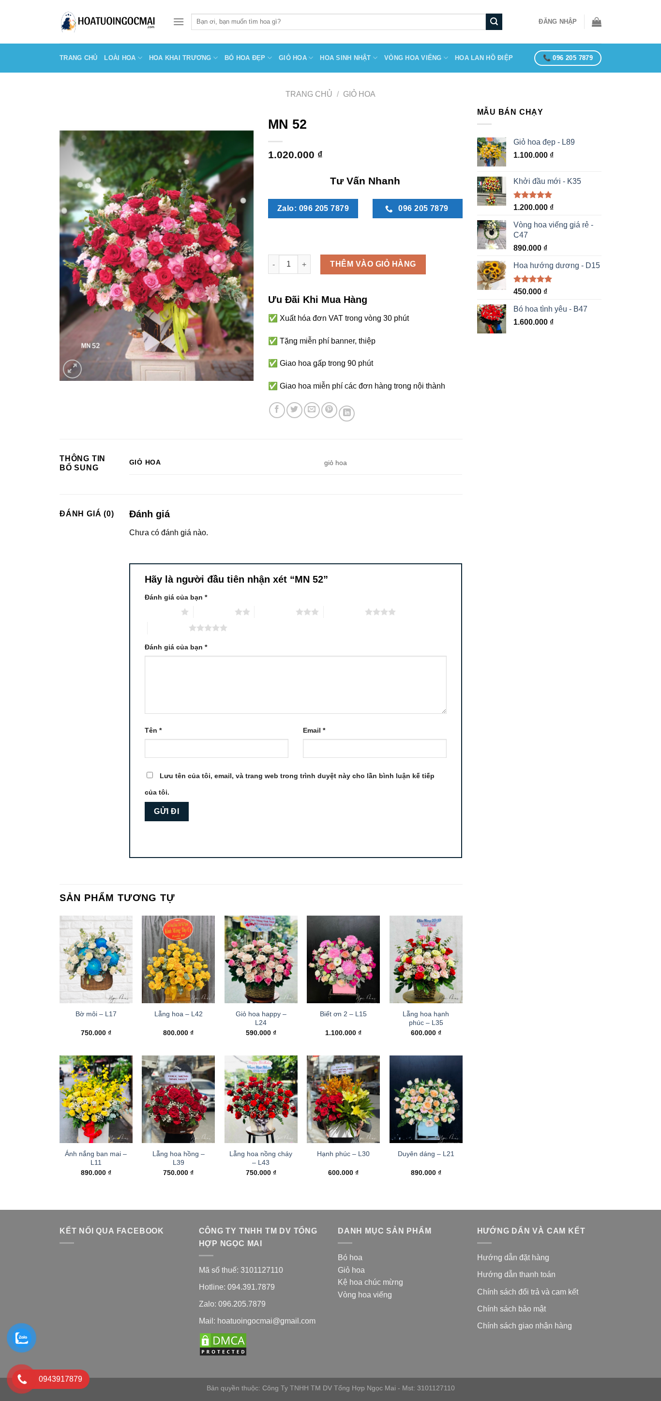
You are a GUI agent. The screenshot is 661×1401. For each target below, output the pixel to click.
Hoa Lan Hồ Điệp (484, 57)
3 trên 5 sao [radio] (275, 612)
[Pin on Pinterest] (329, 410)
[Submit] (494, 22)
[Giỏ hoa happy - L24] (261, 959)
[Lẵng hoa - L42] (178, 959)
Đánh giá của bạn (176, 597)
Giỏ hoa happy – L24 (261, 1018)
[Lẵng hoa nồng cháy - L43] (261, 1099)
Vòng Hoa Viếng (413, 57)
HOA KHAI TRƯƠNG (180, 57)
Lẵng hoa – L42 (178, 1014)
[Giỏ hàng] (596, 21)
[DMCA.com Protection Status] (223, 1344)
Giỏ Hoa (293, 57)
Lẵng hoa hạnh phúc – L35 (426, 1018)
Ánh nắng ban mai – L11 (96, 1158)
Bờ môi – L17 (96, 1014)
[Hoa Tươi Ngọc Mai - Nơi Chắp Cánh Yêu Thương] (109, 21)
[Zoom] (72, 369)
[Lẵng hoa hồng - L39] (178, 1099)
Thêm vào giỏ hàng (373, 264)
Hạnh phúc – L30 (343, 1154)
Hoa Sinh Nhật (345, 57)
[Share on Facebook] (277, 410)
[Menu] (178, 21)
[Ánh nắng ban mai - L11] (96, 1099)
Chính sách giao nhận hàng (525, 1326)
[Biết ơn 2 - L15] (343, 959)
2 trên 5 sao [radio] (214, 612)
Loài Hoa (119, 57)
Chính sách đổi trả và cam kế (526, 1292)
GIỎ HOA (359, 94)
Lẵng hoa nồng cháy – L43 (260, 1158)
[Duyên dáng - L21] (426, 1099)
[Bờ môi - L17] (96, 959)
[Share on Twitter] (294, 410)
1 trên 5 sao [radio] (160, 612)
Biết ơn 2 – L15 (343, 1014)
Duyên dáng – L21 (426, 1154)
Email (314, 730)
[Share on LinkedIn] (347, 414)
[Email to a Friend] (312, 410)
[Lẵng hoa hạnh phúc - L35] (426, 959)
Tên (153, 730)
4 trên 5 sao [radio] (344, 612)
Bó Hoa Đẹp (245, 57)
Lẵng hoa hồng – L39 (178, 1158)
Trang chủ (308, 94)
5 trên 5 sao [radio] (168, 628)
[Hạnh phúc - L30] (343, 1099)
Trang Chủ (78, 57)
